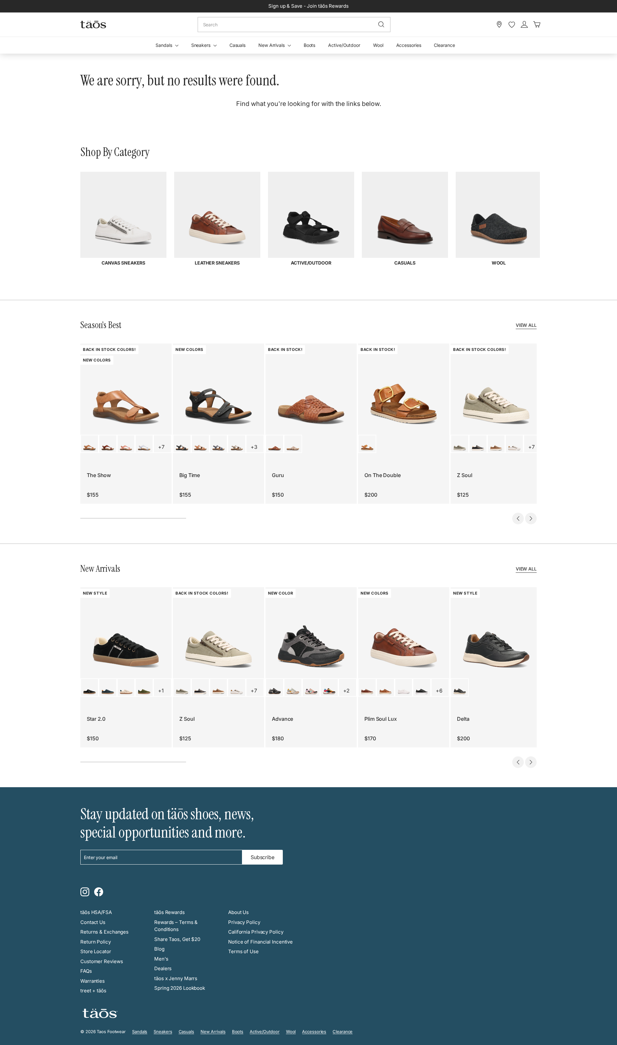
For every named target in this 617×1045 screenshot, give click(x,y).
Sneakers (201, 45)
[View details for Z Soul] (459, 443)
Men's (161, 959)
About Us (238, 912)
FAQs (86, 971)
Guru (278, 475)
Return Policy (95, 942)
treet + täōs (93, 991)
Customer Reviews (101, 961)
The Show (99, 475)
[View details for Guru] (274, 443)
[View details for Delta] (459, 687)
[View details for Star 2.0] (89, 687)
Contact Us (92, 922)
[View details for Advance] (274, 687)
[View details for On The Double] (367, 443)
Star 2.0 (96, 719)
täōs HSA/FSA (96, 912)
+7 (161, 447)
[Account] (524, 24)
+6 (439, 690)
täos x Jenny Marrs (175, 978)
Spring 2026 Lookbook (179, 988)
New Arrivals (272, 45)
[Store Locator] (499, 24)
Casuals (237, 45)
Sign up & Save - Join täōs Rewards (308, 6)
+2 (346, 690)
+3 (254, 447)
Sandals (164, 45)
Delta (463, 719)
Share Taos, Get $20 (177, 939)
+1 (161, 690)
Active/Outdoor (344, 45)
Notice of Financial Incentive (260, 942)
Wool (378, 45)
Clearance (444, 45)
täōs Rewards (169, 912)
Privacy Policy (244, 922)
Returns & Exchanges (104, 932)
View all (526, 325)
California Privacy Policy (255, 932)
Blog (159, 949)
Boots (310, 45)
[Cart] (537, 24)
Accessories (408, 45)
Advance (282, 719)
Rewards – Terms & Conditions (176, 926)
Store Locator (95, 951)
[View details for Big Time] (182, 443)
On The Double (382, 475)
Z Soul (464, 475)
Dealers (163, 968)
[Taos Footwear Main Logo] (93, 24)
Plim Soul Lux (380, 719)
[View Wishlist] (511, 24)
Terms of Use (243, 951)
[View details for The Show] (89, 443)
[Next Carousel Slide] (531, 518)
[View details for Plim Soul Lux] (367, 687)
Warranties (92, 981)
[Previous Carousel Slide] (518, 518)
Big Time (189, 475)
